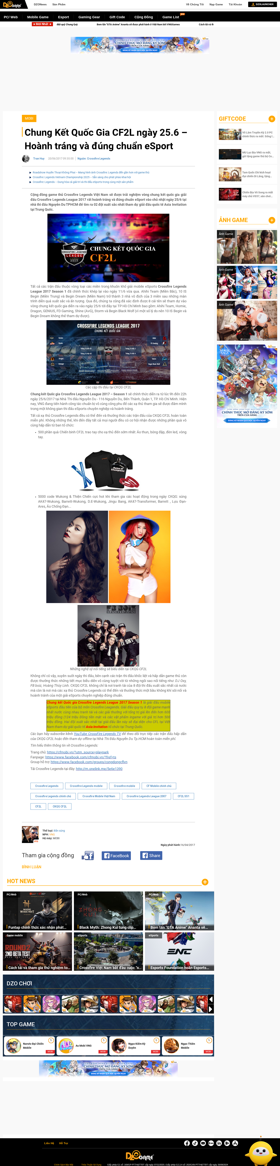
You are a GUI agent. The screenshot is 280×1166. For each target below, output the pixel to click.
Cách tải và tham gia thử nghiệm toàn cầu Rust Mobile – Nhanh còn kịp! (157, 24)
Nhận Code (255, 134)
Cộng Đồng (143, 17)
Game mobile (15, 935)
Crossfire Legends (46, 785)
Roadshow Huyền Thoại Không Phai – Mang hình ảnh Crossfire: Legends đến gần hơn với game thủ (91, 172)
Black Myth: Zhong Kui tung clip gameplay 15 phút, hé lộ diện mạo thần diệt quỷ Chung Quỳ (107, 927)
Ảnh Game (233, 220)
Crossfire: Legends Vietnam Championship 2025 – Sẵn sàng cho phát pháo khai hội (82, 177)
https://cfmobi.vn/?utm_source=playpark (78, 752)
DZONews (40, 4)
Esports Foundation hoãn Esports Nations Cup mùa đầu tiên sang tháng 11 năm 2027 (178, 968)
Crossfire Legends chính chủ (53, 796)
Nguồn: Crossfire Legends (94, 158)
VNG (52, 834)
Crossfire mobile (124, 785)
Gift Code (117, 17)
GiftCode (232, 118)
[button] (211, 1009)
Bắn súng (59, 830)
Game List (170, 17)
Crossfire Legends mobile (86, 785)
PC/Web (11, 894)
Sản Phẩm (58, 4)
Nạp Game (216, 4)
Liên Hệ (49, 1143)
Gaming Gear (89, 17)
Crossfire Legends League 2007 (146, 796)
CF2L (38, 806)
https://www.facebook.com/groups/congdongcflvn (89, 762)
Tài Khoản (235, 4)
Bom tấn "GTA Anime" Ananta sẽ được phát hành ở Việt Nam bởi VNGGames (58, 24)
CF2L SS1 (183, 796)
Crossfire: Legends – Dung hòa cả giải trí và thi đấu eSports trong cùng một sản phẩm (83, 181)
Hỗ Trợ (63, 1143)
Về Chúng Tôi (195, 4)
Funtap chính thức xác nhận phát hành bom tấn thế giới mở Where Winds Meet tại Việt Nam (36, 927)
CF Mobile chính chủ (158, 785)
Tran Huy (38, 158)
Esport (63, 17)
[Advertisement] (140, 84)
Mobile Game (38, 17)
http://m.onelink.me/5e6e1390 (99, 769)
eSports (82, 935)
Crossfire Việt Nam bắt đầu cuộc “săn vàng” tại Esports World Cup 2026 (111, 968)
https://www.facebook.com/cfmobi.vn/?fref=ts (80, 757)
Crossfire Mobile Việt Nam (98, 796)
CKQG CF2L (60, 806)
